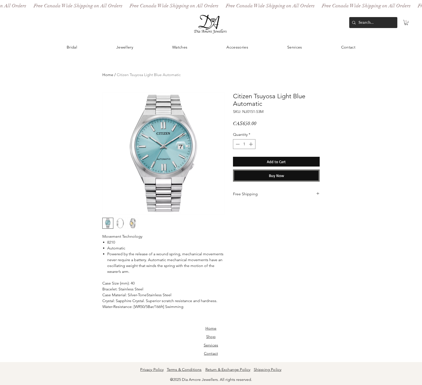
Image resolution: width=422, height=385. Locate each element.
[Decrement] (237, 144)
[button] (406, 22)
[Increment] (251, 144)
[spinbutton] (244, 144)
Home (107, 74)
